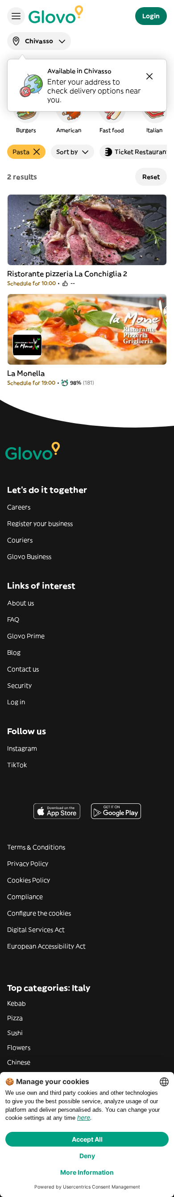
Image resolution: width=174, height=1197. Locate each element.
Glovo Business (29, 557)
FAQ (13, 619)
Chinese (18, 1062)
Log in (16, 702)
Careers (18, 507)
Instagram (22, 748)
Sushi (15, 1033)
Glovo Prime (26, 636)
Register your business (40, 524)
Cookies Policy (28, 880)
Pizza (15, 1018)
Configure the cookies (39, 913)
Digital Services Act (36, 930)
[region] (87, 113)
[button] (26, 113)
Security (19, 686)
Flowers (18, 1047)
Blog (14, 652)
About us (20, 603)
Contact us (23, 669)
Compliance (25, 897)
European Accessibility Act (46, 946)
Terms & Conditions (36, 847)
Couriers (20, 540)
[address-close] (149, 76)
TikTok (17, 765)
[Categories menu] (16, 16)
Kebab (16, 1003)
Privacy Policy (27, 864)
